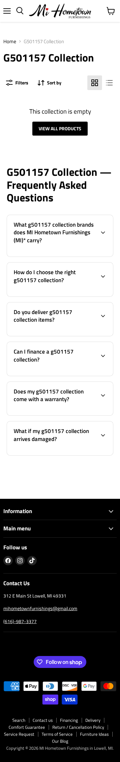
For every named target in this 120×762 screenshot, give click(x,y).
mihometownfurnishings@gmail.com (40, 608)
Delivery (92, 720)
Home (9, 41)
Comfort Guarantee (27, 727)
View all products (60, 128)
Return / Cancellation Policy (78, 727)
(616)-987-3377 (20, 621)
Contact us (43, 720)
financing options (58, 374)
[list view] (109, 82)
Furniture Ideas (94, 734)
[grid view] (94, 82)
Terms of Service (57, 734)
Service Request (19, 734)
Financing (69, 720)
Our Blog (60, 741)
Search (18, 720)
